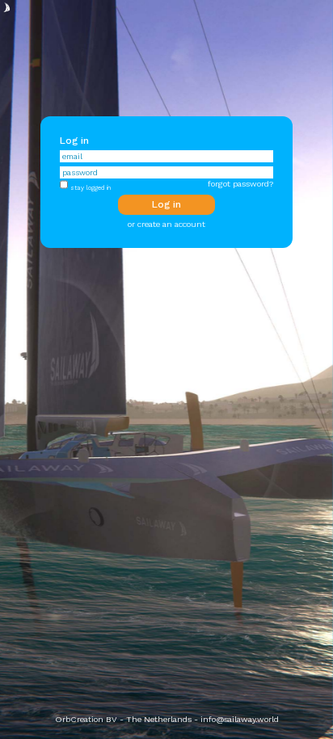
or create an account (166, 224)
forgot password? (240, 183)
